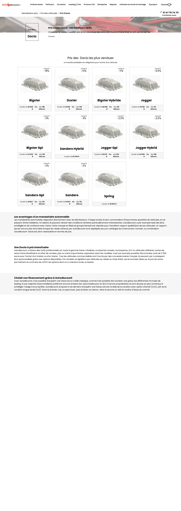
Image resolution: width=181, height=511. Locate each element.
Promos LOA (89, 4)
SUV (130, 250)
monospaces (121, 250)
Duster (54, 256)
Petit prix (50, 4)
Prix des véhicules (50, 13)
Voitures (133, 4)
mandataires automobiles (30, 219)
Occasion (61, 4)
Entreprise (102, 4)
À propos (153, 4)
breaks (110, 250)
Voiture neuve (36, 4)
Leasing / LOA (75, 4)
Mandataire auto (31, 13)
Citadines (89, 250)
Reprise (113, 4)
